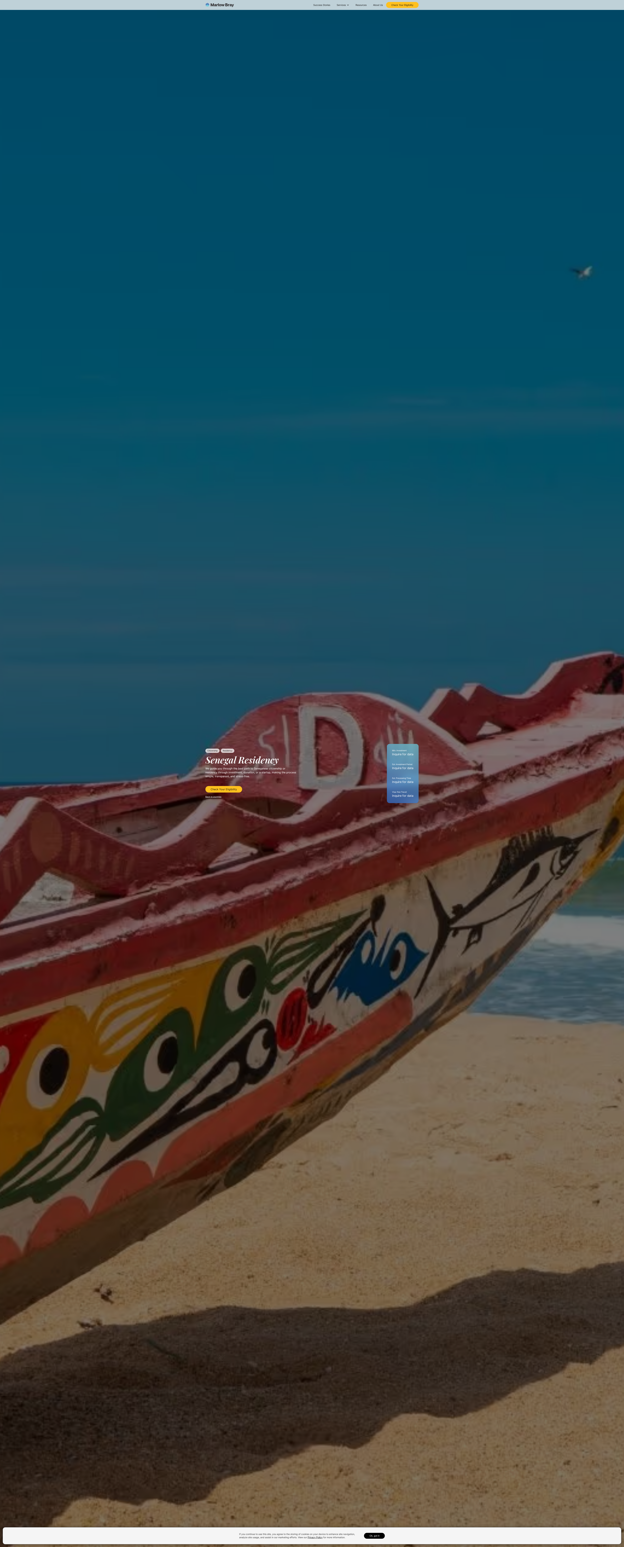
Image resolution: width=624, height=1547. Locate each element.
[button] (342, 5)
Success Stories (321, 5)
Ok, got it (374, 1535)
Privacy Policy (315, 1537)
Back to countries (213, 796)
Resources (361, 5)
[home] (219, 5)
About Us (378, 5)
